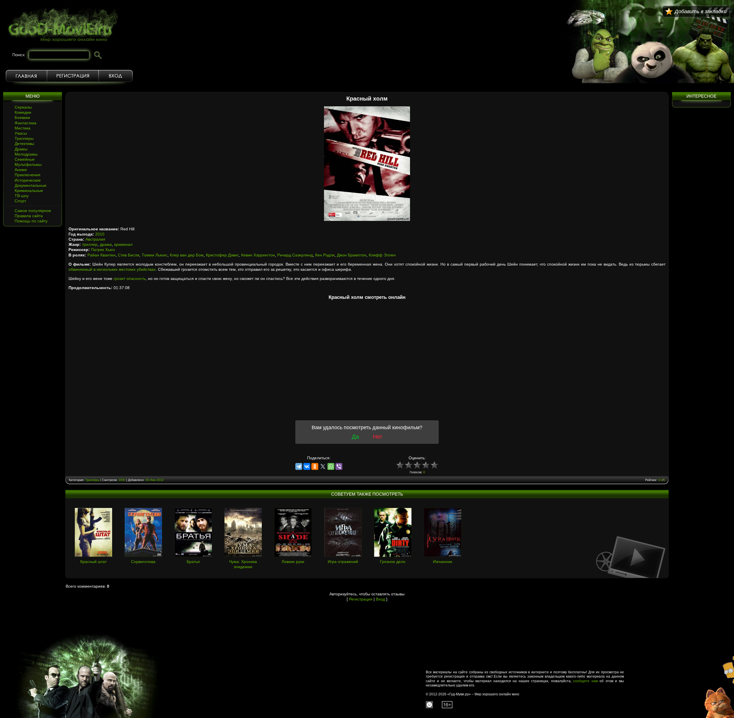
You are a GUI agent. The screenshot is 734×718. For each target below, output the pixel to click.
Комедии (23, 112)
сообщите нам (585, 681)
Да (355, 436)
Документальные (30, 185)
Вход (116, 76)
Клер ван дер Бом (187, 255)
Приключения (27, 174)
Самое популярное (33, 210)
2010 (99, 234)
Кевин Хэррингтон (258, 255)
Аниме (21, 169)
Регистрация (73, 76)
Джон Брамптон (351, 255)
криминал (123, 244)
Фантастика (25, 123)
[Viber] (338, 466)
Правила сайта (29, 215)
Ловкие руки (293, 561)
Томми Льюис (154, 255)
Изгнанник (442, 561)
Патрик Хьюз (103, 249)
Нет (377, 436)
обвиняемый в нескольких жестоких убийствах (112, 269)
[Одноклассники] (314, 466)
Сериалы (23, 107)
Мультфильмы (28, 164)
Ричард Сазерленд (295, 255)
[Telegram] (298, 466)
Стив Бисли (128, 255)
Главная (26, 76)
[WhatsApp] (330, 466)
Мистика (22, 128)
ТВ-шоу (22, 195)
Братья (193, 561)
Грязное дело (392, 561)
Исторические (28, 180)
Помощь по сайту (31, 221)
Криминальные (29, 190)
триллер (89, 244)
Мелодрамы (26, 154)
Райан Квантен (101, 255)
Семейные (25, 159)
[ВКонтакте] (306, 466)
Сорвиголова (143, 561)
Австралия (95, 239)
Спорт (20, 201)
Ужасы (21, 133)
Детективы (24, 143)
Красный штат (93, 561)
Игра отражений (343, 561)
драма (106, 244)
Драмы (21, 149)
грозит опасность (130, 278)
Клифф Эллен (382, 255)
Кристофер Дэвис (222, 255)
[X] (322, 466)
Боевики (22, 117)
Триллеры (24, 138)
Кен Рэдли (325, 255)
